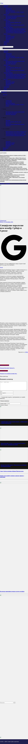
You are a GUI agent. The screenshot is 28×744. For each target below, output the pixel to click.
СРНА (26, 352)
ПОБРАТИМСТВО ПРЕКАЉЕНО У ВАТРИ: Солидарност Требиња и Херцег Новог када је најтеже (13, 167)
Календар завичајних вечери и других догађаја (12, 591)
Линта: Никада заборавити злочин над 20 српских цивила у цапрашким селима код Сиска (12, 175)
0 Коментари (3, 220)
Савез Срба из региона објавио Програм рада (11, 471)
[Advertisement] (14, 307)
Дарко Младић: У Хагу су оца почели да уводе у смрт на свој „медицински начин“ (13, 444)
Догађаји (2, 183)
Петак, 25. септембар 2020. (6, 222)
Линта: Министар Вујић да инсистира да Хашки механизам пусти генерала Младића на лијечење (12, 162)
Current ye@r (3, 403)
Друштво (7, 183)
